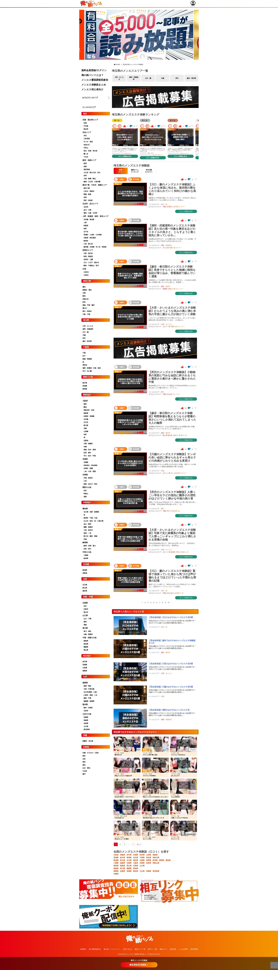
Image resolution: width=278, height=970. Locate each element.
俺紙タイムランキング (135, 171)
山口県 (142, 866)
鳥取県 (116, 866)
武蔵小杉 (86, 299)
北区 (84, 759)
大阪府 (135, 863)
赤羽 (85, 175)
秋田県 (142, 855)
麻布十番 (87, 188)
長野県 (148, 860)
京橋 (85, 428)
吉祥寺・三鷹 (88, 259)
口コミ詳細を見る (125, 156)
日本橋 (86, 419)
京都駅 (86, 462)
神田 (85, 228)
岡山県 (129, 866)
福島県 (155, 855)
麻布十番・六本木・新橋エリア (95, 185)
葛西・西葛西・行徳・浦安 (92, 368)
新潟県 (116, 860)
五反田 (86, 207)
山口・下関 (87, 618)
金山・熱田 (87, 524)
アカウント (193, 6)
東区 (84, 762)
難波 (85, 407)
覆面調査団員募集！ (139, 965)
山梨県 (142, 860)
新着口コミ (120, 171)
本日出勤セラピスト (149, 171)
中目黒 (86, 126)
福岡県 (116, 871)
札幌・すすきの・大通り (91, 753)
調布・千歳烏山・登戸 (91, 265)
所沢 (177, 78)
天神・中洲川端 (89, 689)
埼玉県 (135, 857)
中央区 (85, 771)
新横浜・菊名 (87, 290)
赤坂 (85, 197)
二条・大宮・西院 (90, 471)
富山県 (122, 860)
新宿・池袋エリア (89, 160)
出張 (84, 269)
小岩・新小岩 (88, 244)
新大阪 (86, 425)
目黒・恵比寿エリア (90, 120)
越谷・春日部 (191, 78)
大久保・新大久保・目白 (92, 172)
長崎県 (129, 871)
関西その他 (87, 487)
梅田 (85, 404)
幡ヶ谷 (86, 154)
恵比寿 (86, 129)
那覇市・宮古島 (88, 741)
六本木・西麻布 (89, 191)
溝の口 (85, 308)
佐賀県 (122, 871)
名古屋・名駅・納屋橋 (91, 512)
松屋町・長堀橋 (89, 416)
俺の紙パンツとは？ (92, 75)
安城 (85, 539)
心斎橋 (86, 431)
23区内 (86, 272)
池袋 (85, 166)
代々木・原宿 (88, 141)
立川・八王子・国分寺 (91, 262)
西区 (84, 756)
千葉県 (142, 857)
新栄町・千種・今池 (90, 518)
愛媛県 (129, 868)
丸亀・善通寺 (88, 634)
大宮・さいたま (119, 78)
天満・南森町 (88, 443)
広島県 (135, 866)
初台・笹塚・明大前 (90, 151)
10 (168, 602)
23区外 (86, 275)
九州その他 (87, 714)
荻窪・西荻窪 (88, 256)
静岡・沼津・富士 (90, 546)
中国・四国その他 (89, 637)
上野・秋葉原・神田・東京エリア (96, 216)
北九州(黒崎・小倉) (90, 692)
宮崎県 (148, 871)
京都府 (129, 863)
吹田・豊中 (87, 453)
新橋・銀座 (87, 194)
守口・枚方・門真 (90, 456)
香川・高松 (87, 631)
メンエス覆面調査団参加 (94, 79)
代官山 (86, 148)
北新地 (86, 440)
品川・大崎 (87, 210)
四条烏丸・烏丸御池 (90, 465)
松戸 (84, 356)
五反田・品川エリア (90, 203)
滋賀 (85, 496)
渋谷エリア (87, 132)
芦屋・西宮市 (88, 478)
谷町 (85, 434)
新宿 (85, 163)
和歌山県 (156, 863)
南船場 (86, 413)
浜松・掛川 (87, 549)
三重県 (116, 863)
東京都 (148, 857)
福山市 (86, 612)
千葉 (84, 353)
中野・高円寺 (88, 253)
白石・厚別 (86, 768)
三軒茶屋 (87, 138)
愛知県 (168, 860)
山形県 (148, 855)
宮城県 (135, 855)
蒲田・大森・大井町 (90, 213)
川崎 (84, 293)
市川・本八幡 (87, 371)
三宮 (85, 481)
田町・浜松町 (88, 200)
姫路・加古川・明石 (90, 484)
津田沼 (85, 365)
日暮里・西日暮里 (90, 238)
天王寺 (86, 422)
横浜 (84, 287)
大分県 (142, 871)
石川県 (129, 860)
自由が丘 (87, 145)
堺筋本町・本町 (89, 410)
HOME (118, 64)
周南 (85, 625)
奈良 (85, 490)
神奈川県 (156, 857)
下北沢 (86, 157)
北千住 (86, 231)
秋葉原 (86, 225)
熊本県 (135, 871)
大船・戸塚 (86, 314)
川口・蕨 (148, 78)
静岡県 (161, 860)
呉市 (85, 606)
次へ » (139, 844)
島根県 (122, 866)
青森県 (122, 855)
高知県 (135, 868)
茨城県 (116, 857)
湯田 (85, 622)
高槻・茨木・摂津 (90, 449)
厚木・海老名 (87, 311)
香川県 (122, 868)
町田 (84, 302)
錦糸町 (86, 241)
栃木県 (122, 857)
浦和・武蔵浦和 (133, 78)
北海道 (116, 855)
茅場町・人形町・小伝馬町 (93, 235)
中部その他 (87, 552)
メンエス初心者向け (92, 89)
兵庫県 (142, 863)
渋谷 (85, 135)
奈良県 (148, 863)
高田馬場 (87, 169)
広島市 (86, 609)
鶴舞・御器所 (88, 527)
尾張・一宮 (87, 533)
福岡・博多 (87, 686)
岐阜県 (155, 860)
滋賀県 (122, 863)
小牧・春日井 (88, 530)
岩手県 (129, 855)
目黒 (85, 123)
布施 (85, 446)
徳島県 (116, 868)
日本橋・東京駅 (89, 219)
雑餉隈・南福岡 (89, 701)
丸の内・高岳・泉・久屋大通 (93, 521)
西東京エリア (88, 250)
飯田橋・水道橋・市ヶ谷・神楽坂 (95, 247)
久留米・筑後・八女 (90, 695)
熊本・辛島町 (88, 708)
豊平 (84, 774)
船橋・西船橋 (87, 359)
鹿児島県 (156, 871)
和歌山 (86, 493)
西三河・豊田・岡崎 (90, 536)
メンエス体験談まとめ (93, 84)
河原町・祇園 (88, 468)
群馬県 (129, 857)
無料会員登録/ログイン (94, 70)
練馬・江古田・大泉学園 (92, 181)
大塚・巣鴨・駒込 (90, 178)
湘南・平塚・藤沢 (89, 305)
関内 (84, 296)
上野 (85, 222)
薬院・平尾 (87, 698)
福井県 (135, 860)
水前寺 (86, 711)
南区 (84, 765)
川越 (162, 78)
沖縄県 (116, 874)
